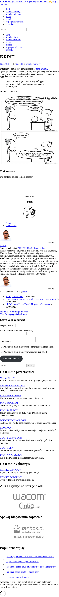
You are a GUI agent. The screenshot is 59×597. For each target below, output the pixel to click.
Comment (5, 341)
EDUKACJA (6, 428)
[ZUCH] (5, 240)
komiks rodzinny (13, 14)
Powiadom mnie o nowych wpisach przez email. (25, 352)
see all (24, 291)
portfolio (9, 24)
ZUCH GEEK (6, 448)
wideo (8, 16)
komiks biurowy (13, 11)
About (8, 223)
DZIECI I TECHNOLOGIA (13, 420)
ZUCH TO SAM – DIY (11, 455)
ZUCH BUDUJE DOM (11, 438)
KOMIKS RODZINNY (11, 477)
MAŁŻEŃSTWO (8, 378)
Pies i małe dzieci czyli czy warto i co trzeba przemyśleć (31, 567)
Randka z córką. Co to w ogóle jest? (22, 572)
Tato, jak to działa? (14, 296)
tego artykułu (42, 69)
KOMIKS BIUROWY (10, 470)
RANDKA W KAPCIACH (12, 385)
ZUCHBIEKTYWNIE (10, 395)
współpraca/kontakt (14, 21)
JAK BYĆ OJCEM (9, 403)
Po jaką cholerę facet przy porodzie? (22, 561)
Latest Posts (11, 225)
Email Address (7, 330)
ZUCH (3, 245)
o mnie (9, 19)
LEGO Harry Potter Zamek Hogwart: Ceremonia (28, 304)
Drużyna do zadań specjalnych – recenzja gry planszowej (32, 299)
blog (8, 9)
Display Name (7, 325)
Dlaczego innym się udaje (17, 577)
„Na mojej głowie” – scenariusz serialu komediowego (30, 556)
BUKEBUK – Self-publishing (31, 248)
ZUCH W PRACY (9, 410)
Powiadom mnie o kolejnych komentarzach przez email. (28, 347)
